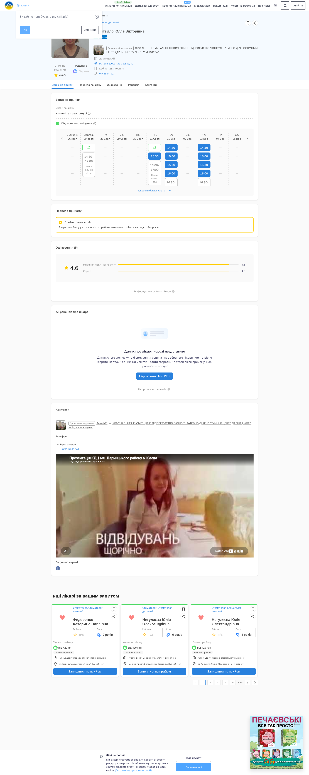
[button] (255, 23)
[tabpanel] (154, 336)
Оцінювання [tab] (114, 84)
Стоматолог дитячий (106, 22)
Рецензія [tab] (133, 84)
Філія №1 (140, 48)
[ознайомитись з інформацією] (88, 147)
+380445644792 (69, 448)
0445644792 (106, 73)
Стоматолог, (80, 607)
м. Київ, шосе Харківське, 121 (117, 63)
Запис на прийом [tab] (62, 84)
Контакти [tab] (151, 84)
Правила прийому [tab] (90, 84)
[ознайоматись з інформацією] (94, 123)
